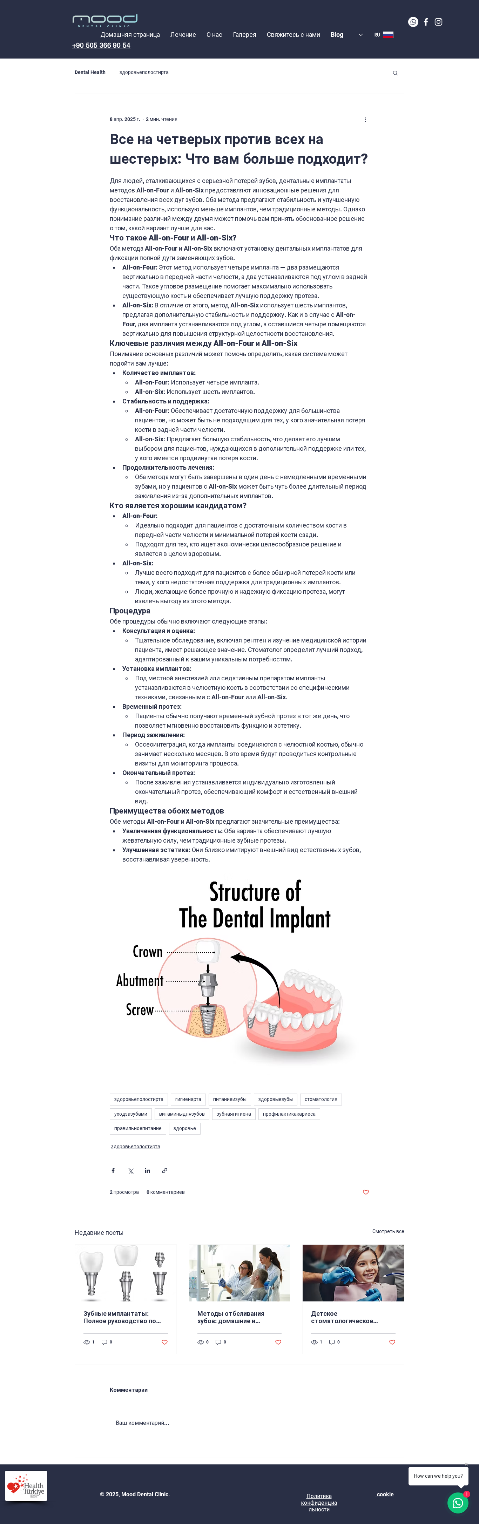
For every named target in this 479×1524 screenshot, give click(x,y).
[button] (395, 72)
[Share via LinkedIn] (147, 1170)
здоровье (185, 1128)
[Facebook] (426, 22)
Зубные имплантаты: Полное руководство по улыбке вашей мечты (119, 1317)
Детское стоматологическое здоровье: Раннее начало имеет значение (349, 1317)
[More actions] (365, 119)
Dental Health (90, 72)
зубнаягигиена (234, 1114)
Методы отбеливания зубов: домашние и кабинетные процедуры (234, 1317)
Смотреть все (388, 1231)
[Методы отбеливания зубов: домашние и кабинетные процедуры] (239, 1273)
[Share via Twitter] (130, 1170)
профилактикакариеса (289, 1114)
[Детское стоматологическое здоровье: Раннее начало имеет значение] (353, 1273)
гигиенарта (188, 1099)
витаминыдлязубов (182, 1114)
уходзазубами (130, 1114)
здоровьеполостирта (144, 72)
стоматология (321, 1099)
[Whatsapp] (413, 22)
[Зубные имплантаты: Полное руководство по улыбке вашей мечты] (125, 1273)
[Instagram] (438, 22)
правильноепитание (138, 1128)
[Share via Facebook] (113, 1170)
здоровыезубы (275, 1099)
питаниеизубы (230, 1099)
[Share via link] (164, 1170)
